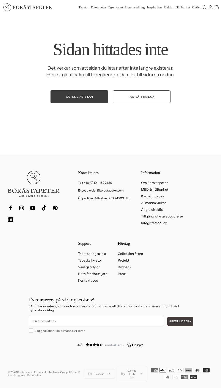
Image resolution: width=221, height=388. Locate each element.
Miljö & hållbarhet (155, 189)
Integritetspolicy (154, 223)
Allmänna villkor (153, 203)
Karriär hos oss (152, 196)
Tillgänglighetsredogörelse (162, 216)
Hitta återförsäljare (92, 274)
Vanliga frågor (89, 267)
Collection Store (130, 254)
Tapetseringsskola (92, 254)
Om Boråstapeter (154, 183)
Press (122, 274)
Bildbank (124, 267)
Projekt (123, 260)
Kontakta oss (88, 280)
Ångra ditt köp (152, 210)
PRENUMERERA (180, 321)
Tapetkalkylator (90, 260)
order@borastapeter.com (106, 190)
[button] (110, 344)
